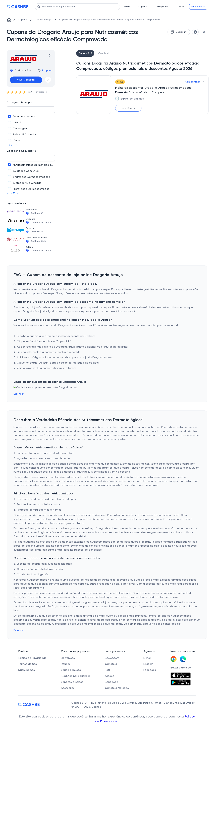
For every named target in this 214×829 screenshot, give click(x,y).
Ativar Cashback (26, 80)
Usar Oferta (128, 108)
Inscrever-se (198, 7)
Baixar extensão (181, 667)
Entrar (182, 7)
